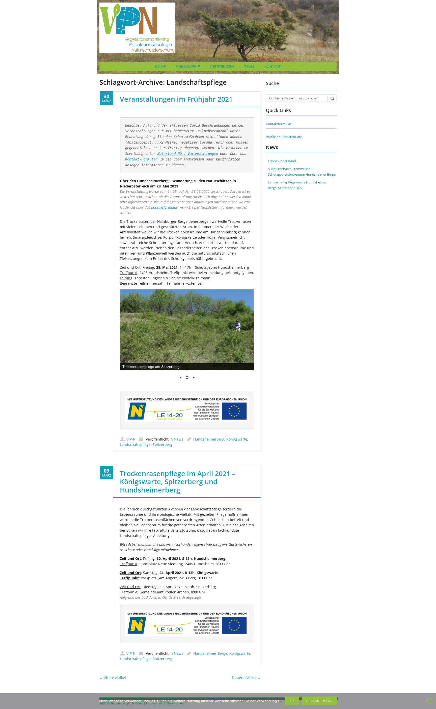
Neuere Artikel (246, 677)
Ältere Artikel (112, 677)
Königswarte (236, 439)
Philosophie (188, 67)
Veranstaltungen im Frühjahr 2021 (176, 99)
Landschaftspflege (135, 444)
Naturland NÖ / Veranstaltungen (187, 154)
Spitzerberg (162, 444)
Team (249, 67)
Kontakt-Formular (141, 159)
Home (160, 67)
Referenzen (222, 67)
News (178, 439)
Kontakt (272, 67)
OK (292, 700)
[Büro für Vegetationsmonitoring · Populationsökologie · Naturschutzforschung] (137, 51)
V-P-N (131, 439)
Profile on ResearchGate (284, 136)
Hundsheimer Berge (210, 653)
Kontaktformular (164, 207)
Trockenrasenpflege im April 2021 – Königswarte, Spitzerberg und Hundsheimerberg (177, 482)
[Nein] (429, 700)
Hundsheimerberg (208, 439)
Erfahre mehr (319, 700)
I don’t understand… (283, 161)
